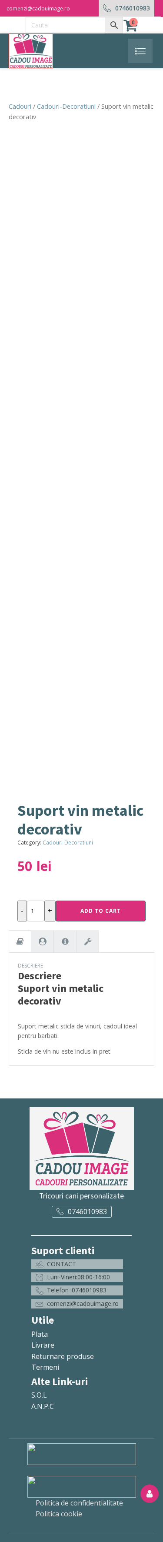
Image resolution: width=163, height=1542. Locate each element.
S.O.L (39, 1395)
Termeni (45, 1367)
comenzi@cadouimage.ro (38, 8)
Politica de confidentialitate (79, 1503)
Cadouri (20, 106)
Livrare (42, 1345)
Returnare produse (62, 1356)
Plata (39, 1334)
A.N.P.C (42, 1406)
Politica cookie (59, 1514)
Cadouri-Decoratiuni (66, 106)
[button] (77, 1264)
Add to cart (100, 911)
